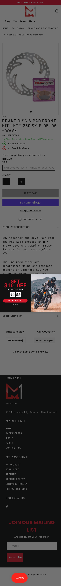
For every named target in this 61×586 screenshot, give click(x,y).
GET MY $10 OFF (15, 301)
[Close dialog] (2, 275)
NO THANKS (15, 304)
